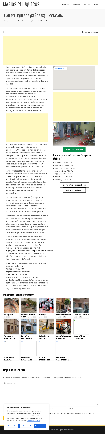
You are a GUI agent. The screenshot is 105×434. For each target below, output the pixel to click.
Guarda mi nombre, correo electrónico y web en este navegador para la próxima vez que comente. (49, 413)
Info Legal (87, 4)
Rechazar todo (26, 426)
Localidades (65, 4)
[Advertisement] (50, 50)
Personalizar (12, 426)
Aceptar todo (40, 426)
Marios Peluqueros (21, 4)
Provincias (76, 4)
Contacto (97, 4)
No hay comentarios (90, 32)
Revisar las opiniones (74, 190)
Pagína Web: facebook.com (74, 185)
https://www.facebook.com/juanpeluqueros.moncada (30, 250)
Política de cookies (33, 421)
